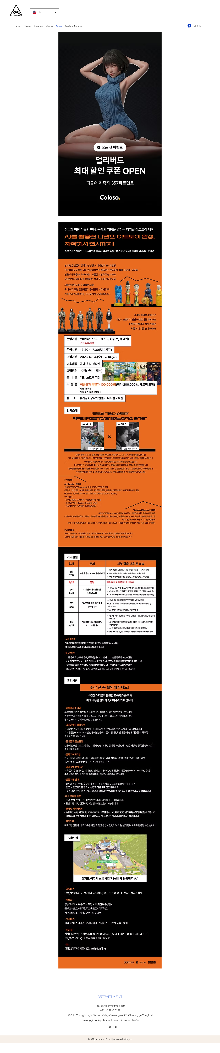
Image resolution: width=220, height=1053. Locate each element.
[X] (110, 1027)
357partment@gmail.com (111, 1005)
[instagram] (115, 1027)
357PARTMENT (110, 996)
